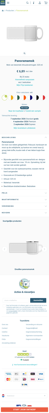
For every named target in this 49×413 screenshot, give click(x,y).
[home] (3, 11)
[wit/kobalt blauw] (30, 97)
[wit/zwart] (36, 97)
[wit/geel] (11, 97)
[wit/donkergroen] (17, 97)
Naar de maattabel (16, 111)
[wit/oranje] (23, 97)
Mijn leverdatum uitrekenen (24, 128)
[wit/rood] (43, 97)
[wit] (4, 97)
